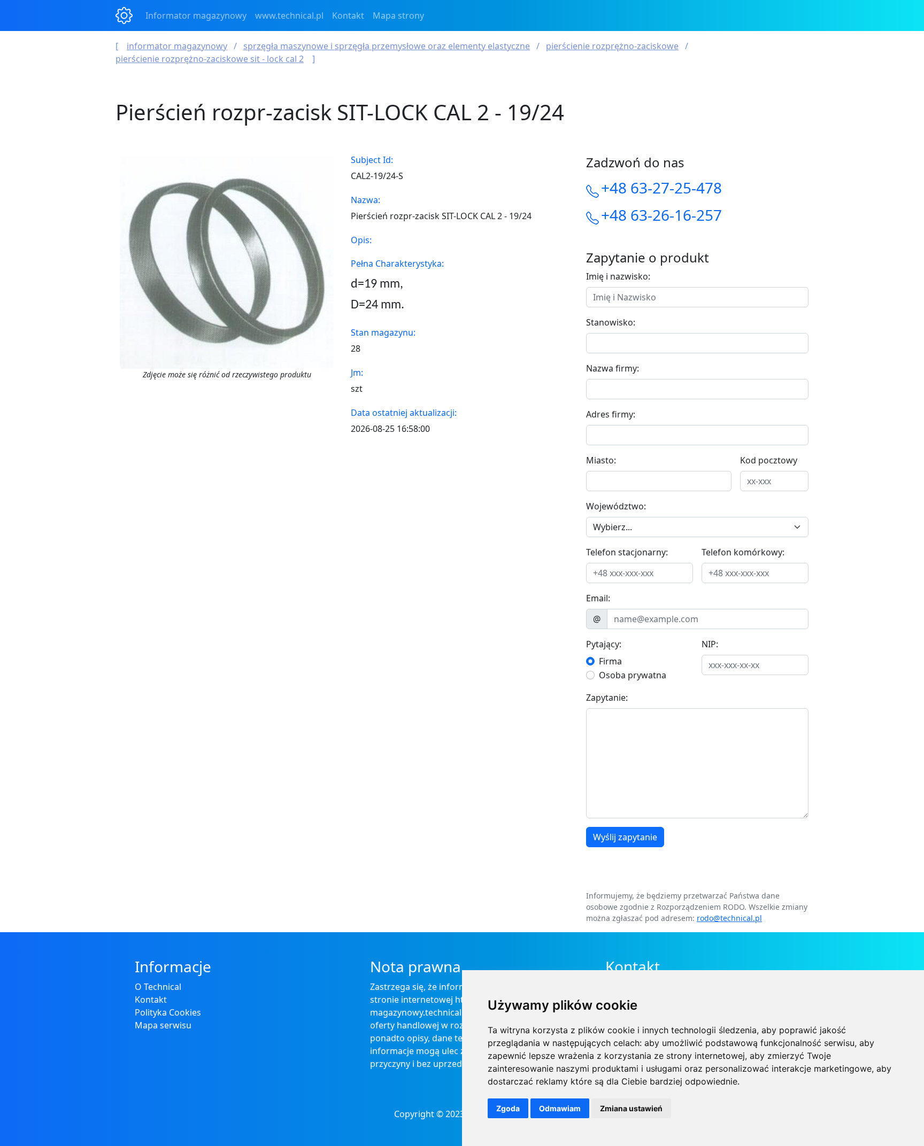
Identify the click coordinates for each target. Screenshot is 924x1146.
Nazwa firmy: (612, 368)
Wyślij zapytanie (625, 837)
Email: (598, 598)
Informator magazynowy (196, 15)
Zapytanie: (607, 697)
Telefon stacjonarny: (627, 552)
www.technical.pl (289, 15)
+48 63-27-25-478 (661, 187)
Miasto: (601, 460)
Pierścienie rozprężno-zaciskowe (612, 46)
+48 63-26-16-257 (661, 215)
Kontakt (348, 15)
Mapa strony (398, 15)
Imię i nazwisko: (618, 276)
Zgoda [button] (508, 1108)
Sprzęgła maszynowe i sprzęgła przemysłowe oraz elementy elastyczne (386, 46)
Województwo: (616, 506)
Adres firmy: (610, 414)
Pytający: (603, 644)
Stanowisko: (610, 322)
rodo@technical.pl (729, 918)
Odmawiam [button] (560, 1108)
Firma (610, 661)
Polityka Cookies (168, 1012)
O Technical (158, 987)
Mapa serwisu (163, 1025)
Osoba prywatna (632, 675)
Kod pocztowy (768, 460)
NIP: (710, 644)
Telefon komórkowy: (743, 552)
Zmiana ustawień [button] (631, 1108)
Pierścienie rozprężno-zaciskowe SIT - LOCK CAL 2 (210, 59)
